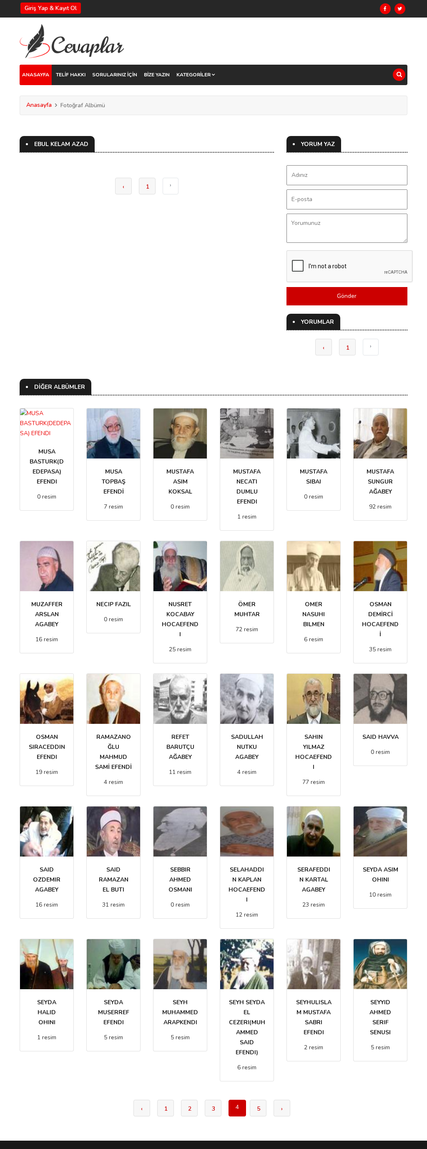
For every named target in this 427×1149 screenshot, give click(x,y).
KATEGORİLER (194, 74)
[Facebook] (385, 8)
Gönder (347, 296)
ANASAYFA (35, 74)
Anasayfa (39, 105)
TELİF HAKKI (70, 74)
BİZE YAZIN (157, 74)
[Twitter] (399, 8)
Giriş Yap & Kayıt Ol (51, 8)
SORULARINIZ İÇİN (114, 74)
